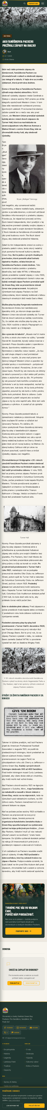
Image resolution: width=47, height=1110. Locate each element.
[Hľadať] (25, 3)
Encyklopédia (9, 1049)
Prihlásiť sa (14, 983)
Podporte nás (33, 3)
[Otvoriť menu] (42, 3)
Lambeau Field (9, 1062)
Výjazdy (29, 1058)
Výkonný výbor (32, 1062)
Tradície (7, 1066)
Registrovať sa (31, 983)
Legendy (7, 1058)
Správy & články (10, 1082)
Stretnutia (30, 1054)
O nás (28, 1049)
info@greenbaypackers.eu (15, 1038)
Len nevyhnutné (12, 1106)
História (7, 36)
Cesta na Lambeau (11, 1086)
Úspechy (7, 1070)
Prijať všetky (34, 1106)
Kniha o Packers (32, 1066)
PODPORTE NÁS (22, 931)
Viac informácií (14, 1100)
